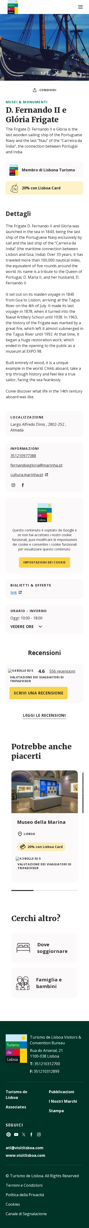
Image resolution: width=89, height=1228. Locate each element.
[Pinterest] (8, 1134)
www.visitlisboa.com (25, 1155)
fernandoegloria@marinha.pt (36, 465)
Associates (16, 1107)
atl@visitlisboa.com (24, 1147)
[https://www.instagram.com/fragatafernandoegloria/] (13, 485)
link (13, 592)
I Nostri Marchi (63, 1101)
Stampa (56, 1110)
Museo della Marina (41, 822)
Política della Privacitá (25, 1194)
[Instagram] (39, 1134)
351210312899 (46, 1071)
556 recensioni (62, 671)
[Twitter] (24, 1134)
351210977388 (23, 455)
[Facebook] (31, 1134)
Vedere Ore (22, 626)
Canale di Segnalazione (26, 1213)
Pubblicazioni (61, 1091)
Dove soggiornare (52, 947)
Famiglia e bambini (49, 982)
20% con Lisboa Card (41, 188)
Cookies (13, 1204)
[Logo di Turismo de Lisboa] (13, 7)
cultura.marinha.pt (26, 474)
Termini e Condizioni (24, 1185)
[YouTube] (16, 1134)
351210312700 (47, 1063)
